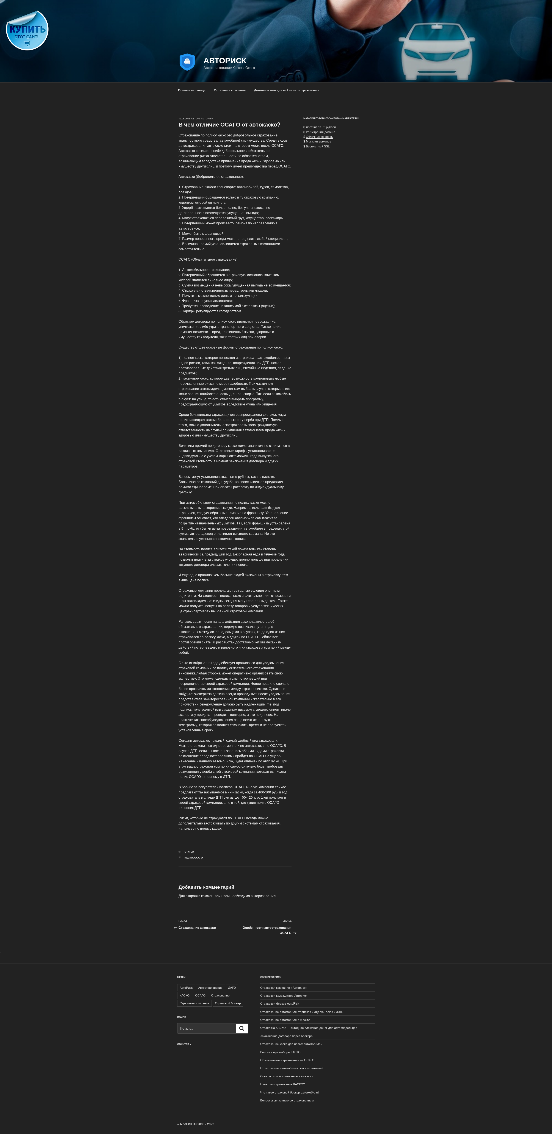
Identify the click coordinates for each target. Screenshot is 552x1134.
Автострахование (210, 987)
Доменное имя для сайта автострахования (286, 90)
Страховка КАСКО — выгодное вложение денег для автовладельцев (308, 1027)
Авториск (225, 60)
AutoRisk (207, 118)
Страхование (220, 995)
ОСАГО (198, 857)
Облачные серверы (319, 136)
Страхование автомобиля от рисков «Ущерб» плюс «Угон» (301, 1011)
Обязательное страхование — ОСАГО (287, 1060)
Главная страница (191, 90)
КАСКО (189, 857)
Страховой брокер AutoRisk (279, 1003)
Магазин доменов (318, 141)
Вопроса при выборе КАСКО (280, 1052)
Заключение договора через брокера (286, 1036)
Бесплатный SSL (318, 146)
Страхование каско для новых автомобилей (291, 1044)
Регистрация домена (320, 132)
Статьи (189, 851)
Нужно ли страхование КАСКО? (282, 1084)
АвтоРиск (186, 987)
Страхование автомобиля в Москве (285, 1019)
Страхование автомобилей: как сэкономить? (291, 1068)
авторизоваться (263, 895)
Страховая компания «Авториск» (283, 987)
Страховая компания (230, 90)
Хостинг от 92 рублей (321, 127)
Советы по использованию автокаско (286, 1076)
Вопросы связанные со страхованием (287, 1100)
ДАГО (232, 987)
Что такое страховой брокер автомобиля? (290, 1092)
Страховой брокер (228, 1003)
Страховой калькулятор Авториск (283, 995)
